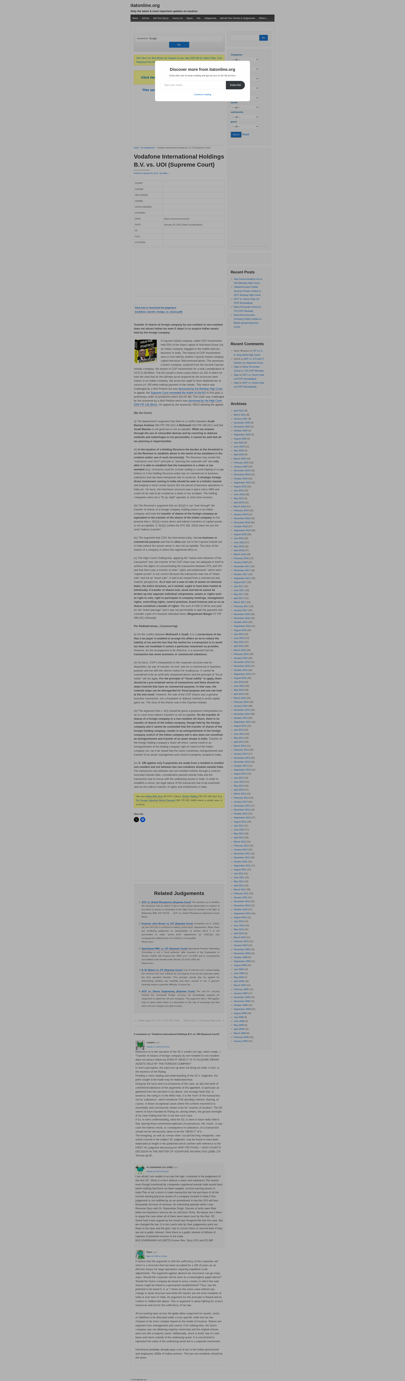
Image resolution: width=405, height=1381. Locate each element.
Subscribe (235, 85)
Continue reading (202, 94)
